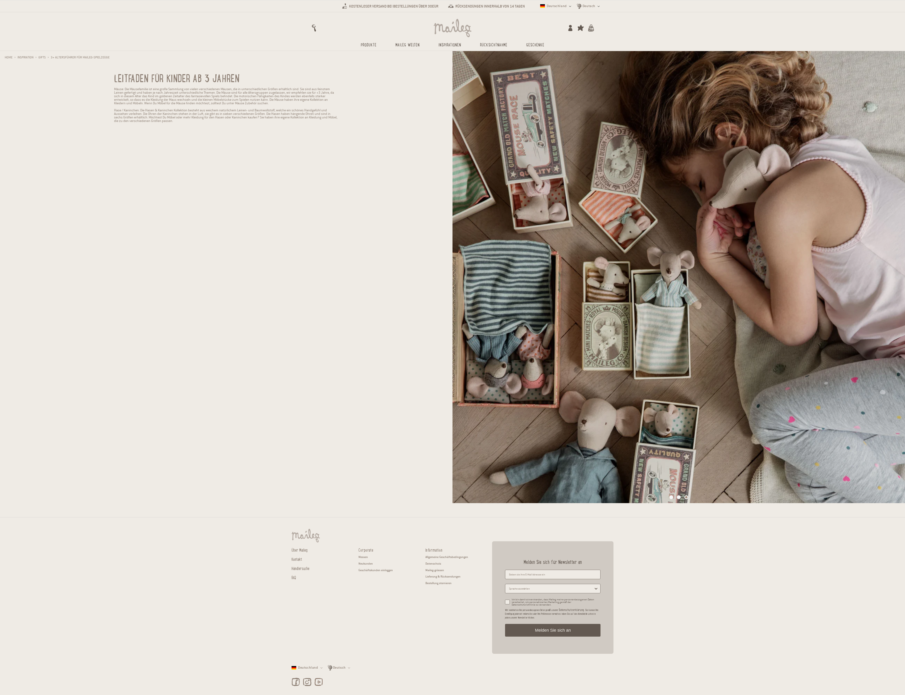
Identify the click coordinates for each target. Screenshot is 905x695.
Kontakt (297, 559)
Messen (363, 556)
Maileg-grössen (434, 570)
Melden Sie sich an (553, 630)
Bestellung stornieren (438, 583)
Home (8, 57)
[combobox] (551, 588)
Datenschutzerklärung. (571, 609)
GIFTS (42, 57)
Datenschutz (433, 563)
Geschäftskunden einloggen (375, 570)
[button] (314, 28)
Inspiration (25, 57)
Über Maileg (300, 550)
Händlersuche (300, 568)
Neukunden (365, 563)
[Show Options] (596, 588)
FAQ (294, 577)
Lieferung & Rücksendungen (443, 576)
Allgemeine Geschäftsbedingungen (446, 556)
